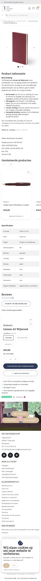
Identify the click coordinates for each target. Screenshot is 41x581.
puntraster (22, 338)
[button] (30, 319)
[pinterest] (16, 455)
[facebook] (4, 455)
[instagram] (10, 455)
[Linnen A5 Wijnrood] (20, 47)
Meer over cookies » (12, 570)
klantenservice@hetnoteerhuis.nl (19, 449)
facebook (21, 414)
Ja (6, 565)
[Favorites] (33, 8)
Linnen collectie (21, 130)
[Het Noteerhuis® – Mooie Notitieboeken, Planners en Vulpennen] (11, 8)
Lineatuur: (9, 333)
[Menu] (2, 15)
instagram (12, 420)
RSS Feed (31, 574)
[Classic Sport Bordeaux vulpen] (16, 184)
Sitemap (22, 574)
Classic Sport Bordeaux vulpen (16, 205)
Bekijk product (16, 216)
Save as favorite (21, 373)
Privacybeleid (11, 574)
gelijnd (8, 338)
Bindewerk (8, 325)
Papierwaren (21, 21)
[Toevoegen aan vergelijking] (30, 324)
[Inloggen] (29, 8)
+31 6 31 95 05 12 (10, 446)
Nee (14, 565)
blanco (8, 344)
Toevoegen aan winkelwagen (20, 366)
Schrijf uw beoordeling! (16, 304)
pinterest (31, 420)
